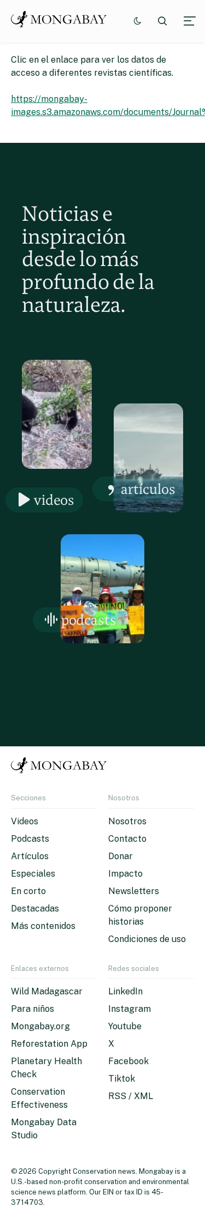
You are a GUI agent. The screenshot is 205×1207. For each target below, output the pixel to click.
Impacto (125, 873)
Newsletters (133, 891)
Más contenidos (43, 926)
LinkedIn (125, 991)
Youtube (125, 1026)
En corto (28, 891)
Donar (120, 856)
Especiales (33, 873)
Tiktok (121, 1078)
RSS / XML (130, 1096)
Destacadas (35, 908)
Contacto (127, 839)
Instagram (129, 1009)
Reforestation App (49, 1044)
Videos (54, 500)
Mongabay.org (40, 1026)
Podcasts (88, 620)
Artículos (148, 489)
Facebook (128, 1061)
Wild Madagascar (47, 991)
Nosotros (127, 821)
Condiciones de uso (147, 939)
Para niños (32, 1009)
